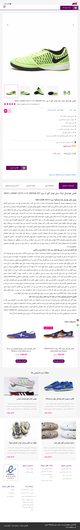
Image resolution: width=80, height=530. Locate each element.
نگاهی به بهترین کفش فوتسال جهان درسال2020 (60, 399)
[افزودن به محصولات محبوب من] (5, 111)
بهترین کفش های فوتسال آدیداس (27, 399)
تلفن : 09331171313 (27, 493)
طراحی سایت (24, 525)
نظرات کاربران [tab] (30, 185)
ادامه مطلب (47, 413)
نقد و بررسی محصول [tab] (12, 185)
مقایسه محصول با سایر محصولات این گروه (62, 175)
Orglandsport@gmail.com (28, 496)
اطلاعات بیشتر (22, 361)
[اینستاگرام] (78, 320)
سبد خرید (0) (67, 7)
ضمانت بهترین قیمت (46, 480)
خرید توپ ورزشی (67, 475)
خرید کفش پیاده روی (66, 472)
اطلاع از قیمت (14, 168)
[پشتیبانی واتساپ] (78, 325)
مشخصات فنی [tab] (49, 185)
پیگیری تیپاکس (29, 472)
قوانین (12, 490)
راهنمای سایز (10, 496)
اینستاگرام (11, 493)
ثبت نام (7, 4)
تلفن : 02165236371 (27, 490)
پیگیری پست (29, 469)
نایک (70, 110)
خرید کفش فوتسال (66, 469)
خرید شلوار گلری (67, 479)
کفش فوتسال (51, 110)
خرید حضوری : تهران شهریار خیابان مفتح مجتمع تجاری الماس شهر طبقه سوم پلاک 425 (27, 505)
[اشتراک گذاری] (9, 111)
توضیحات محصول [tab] (68, 185)
